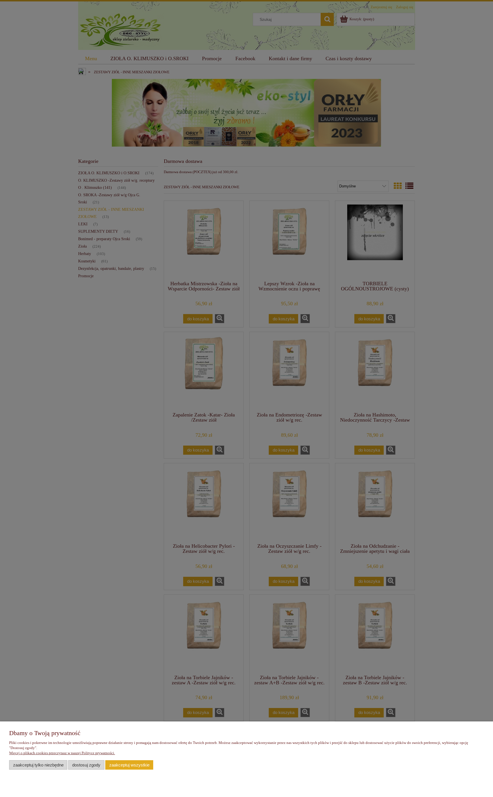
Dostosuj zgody (86, 764)
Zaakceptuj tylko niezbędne (38, 764)
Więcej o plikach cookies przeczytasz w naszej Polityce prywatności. (62, 753)
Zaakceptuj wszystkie (129, 764)
